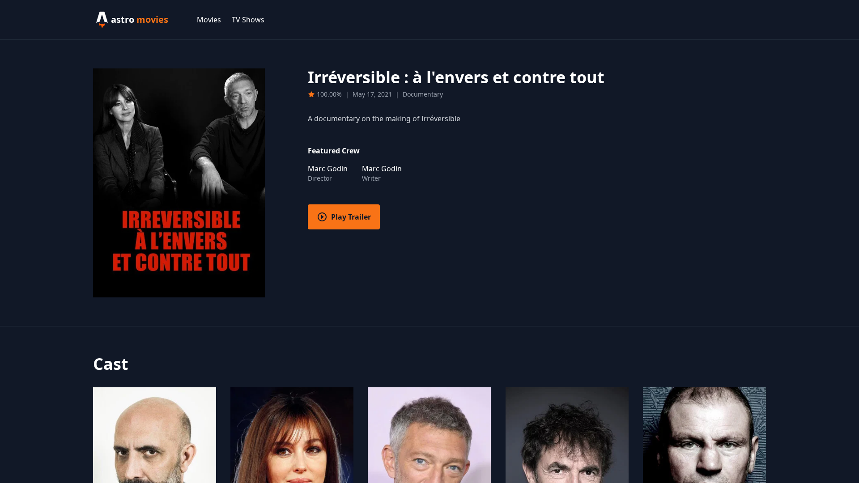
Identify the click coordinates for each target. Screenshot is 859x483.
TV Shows (248, 20)
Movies (209, 20)
